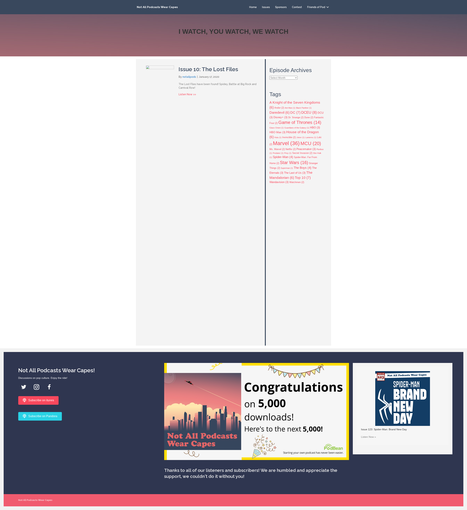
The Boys (302, 168)
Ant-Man (290, 108)
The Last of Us (295, 172)
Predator (278, 153)
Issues (266, 7)
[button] (327, 7)
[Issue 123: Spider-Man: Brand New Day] (402, 398)
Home (253, 7)
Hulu (277, 137)
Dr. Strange (296, 117)
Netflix (290, 149)
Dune (308, 117)
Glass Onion (276, 128)
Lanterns (310, 137)
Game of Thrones (299, 122)
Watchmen (296, 182)
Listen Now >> (187, 94)
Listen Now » (368, 436)
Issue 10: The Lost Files (208, 69)
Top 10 (303, 178)
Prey (288, 153)
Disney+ (280, 117)
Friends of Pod (316, 7)
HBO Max (277, 132)
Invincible (289, 137)
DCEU (309, 112)
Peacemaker (306, 149)
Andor (279, 107)
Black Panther (304, 108)
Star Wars (294, 162)
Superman (287, 168)
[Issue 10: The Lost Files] (160, 202)
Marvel (286, 143)
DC (295, 112)
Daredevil (279, 112)
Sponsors (281, 7)
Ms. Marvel (277, 149)
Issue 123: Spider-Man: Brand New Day (384, 429)
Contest (297, 7)
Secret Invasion (302, 153)
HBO (315, 127)
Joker (300, 137)
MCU (310, 143)
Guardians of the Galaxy (296, 128)
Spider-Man (283, 157)
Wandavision (279, 182)
